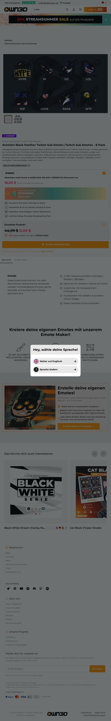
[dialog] (55, 360)
